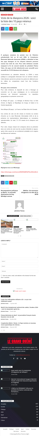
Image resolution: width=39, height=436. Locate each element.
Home (2, 13)
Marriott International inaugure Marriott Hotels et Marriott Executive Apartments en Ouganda (24, 380)
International (4, 417)
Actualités (7, 13)
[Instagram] (18, 358)
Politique (10, 14)
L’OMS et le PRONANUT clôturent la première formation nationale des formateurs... (22, 389)
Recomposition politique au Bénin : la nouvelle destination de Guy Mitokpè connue (9, 193)
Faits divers (16, 431)
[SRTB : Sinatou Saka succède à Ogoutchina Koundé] (32, 223)
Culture (3, 420)
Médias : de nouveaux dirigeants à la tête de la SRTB (29, 192)
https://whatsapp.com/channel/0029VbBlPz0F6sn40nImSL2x (19, 172)
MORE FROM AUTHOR (25, 216)
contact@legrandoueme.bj (23, 355)
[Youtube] (25, 358)
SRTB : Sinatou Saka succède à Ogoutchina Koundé (31, 229)
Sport (2, 415)
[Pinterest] (11, 29)
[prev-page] (18, 236)
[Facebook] (3, 29)
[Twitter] (7, 29)
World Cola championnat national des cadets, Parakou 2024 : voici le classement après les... (19, 308)
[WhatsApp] (15, 29)
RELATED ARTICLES (13, 216)
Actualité (5, 429)
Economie (33, 429)
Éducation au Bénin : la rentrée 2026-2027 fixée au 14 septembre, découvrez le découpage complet (6, 230)
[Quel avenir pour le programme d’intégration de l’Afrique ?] (5, 373)
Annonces (23, 431)
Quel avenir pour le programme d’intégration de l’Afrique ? (21, 371)
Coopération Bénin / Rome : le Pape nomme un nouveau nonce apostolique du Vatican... (18, 324)
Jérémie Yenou (6, 24)
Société (3, 406)
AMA (2, 412)
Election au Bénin (9, 175)
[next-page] (20, 236)
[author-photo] (19, 204)
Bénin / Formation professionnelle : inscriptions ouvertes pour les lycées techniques (19, 230)
